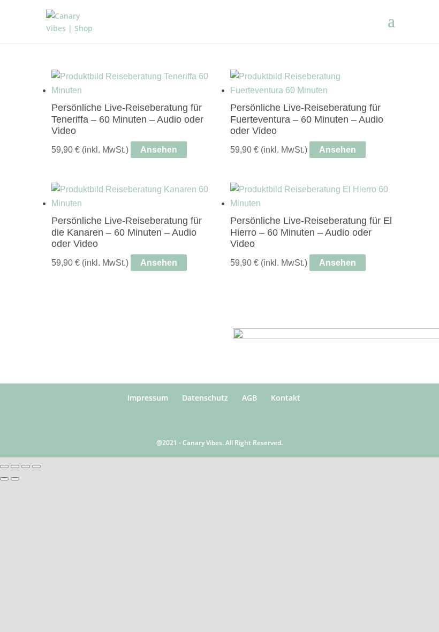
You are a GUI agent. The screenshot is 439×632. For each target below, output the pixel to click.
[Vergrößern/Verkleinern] (4, 466)
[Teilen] (25, 466)
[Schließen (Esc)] (36, 466)
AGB (249, 398)
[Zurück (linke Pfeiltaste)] (4, 478)
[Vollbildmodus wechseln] (15, 466)
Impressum (147, 398)
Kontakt (285, 398)
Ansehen (158, 149)
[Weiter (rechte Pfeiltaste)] (15, 478)
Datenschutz (205, 398)
